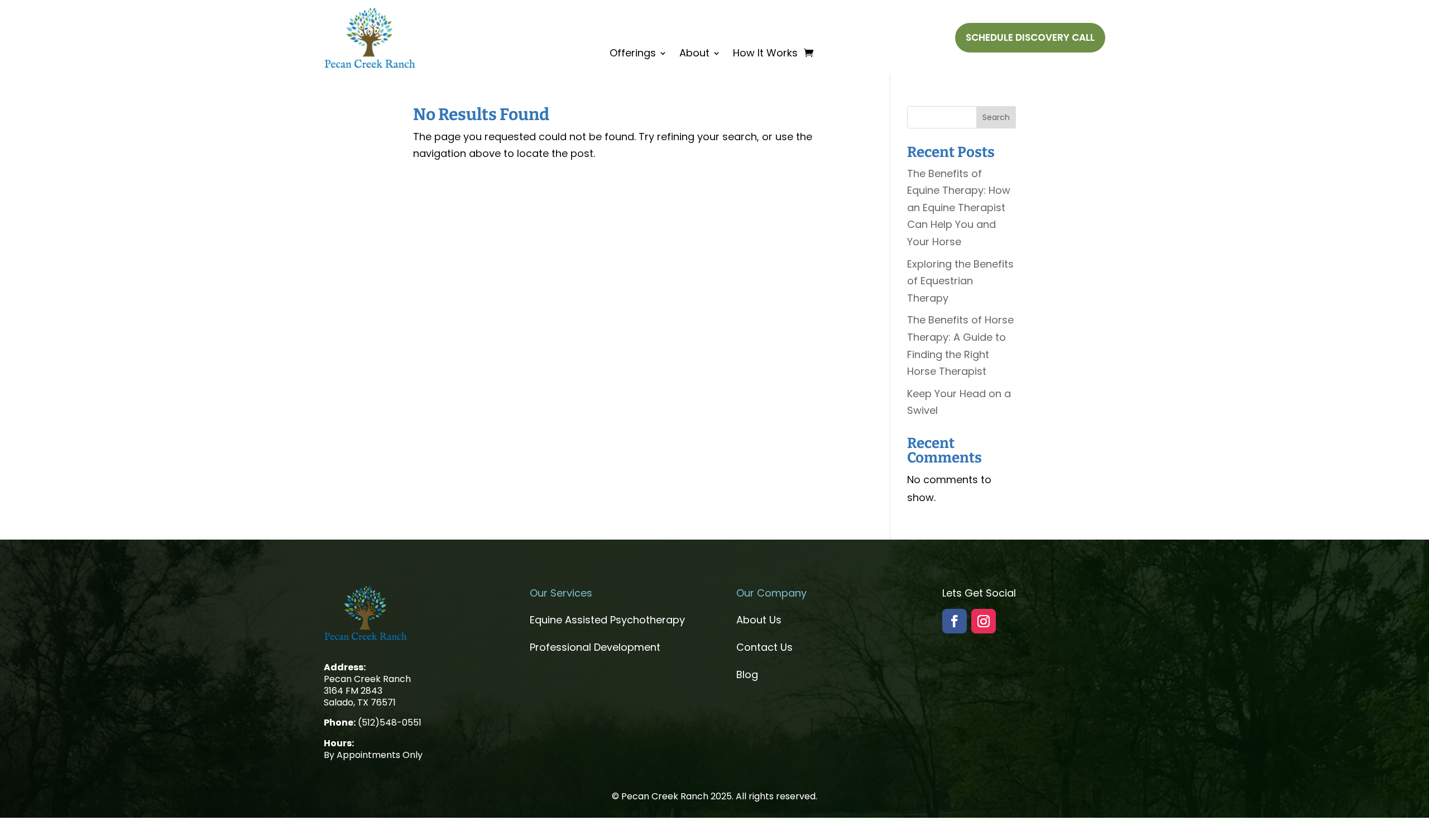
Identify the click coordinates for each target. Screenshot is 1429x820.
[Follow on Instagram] (983, 621)
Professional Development (595, 647)
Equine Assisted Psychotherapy (607, 620)
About (694, 54)
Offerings (633, 54)
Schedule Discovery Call (1030, 37)
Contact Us (764, 647)
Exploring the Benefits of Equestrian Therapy (960, 281)
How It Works (765, 54)
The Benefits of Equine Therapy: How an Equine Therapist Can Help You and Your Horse (958, 207)
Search (996, 117)
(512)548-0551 (389, 722)
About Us (758, 620)
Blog (747, 674)
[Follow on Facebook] (954, 621)
